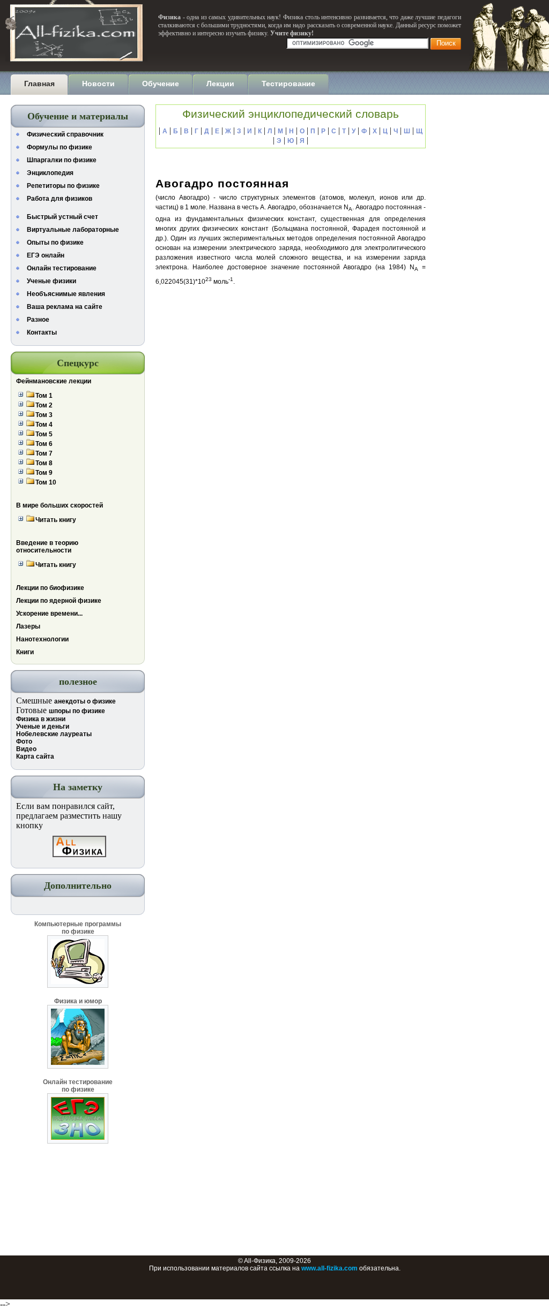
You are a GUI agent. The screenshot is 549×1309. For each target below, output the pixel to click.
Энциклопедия (50, 173)
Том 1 (44, 395)
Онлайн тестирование (62, 268)
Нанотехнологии (42, 639)
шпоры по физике (77, 711)
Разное (38, 319)
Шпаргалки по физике (62, 160)
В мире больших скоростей (59, 505)
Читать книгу (55, 520)
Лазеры (28, 626)
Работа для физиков (59, 198)
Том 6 (44, 444)
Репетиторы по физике (63, 186)
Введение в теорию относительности (47, 546)
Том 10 (45, 482)
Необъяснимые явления (66, 294)
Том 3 (44, 415)
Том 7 (44, 453)
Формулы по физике (59, 147)
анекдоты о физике (85, 701)
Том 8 (44, 463)
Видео (26, 749)
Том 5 (44, 434)
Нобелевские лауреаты (54, 734)
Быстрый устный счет (62, 217)
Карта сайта (35, 756)
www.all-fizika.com (329, 1268)
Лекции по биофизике (50, 588)
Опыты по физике (55, 242)
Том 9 (44, 472)
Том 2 (44, 405)
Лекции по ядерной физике (58, 600)
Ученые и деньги (42, 726)
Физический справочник (65, 134)
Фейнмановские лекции (53, 381)
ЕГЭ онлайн (45, 255)
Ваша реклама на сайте (64, 307)
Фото (24, 741)
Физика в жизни (40, 719)
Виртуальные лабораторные (73, 229)
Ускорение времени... (49, 613)
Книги (25, 652)
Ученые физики (51, 281)
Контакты (42, 332)
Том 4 (44, 424)
